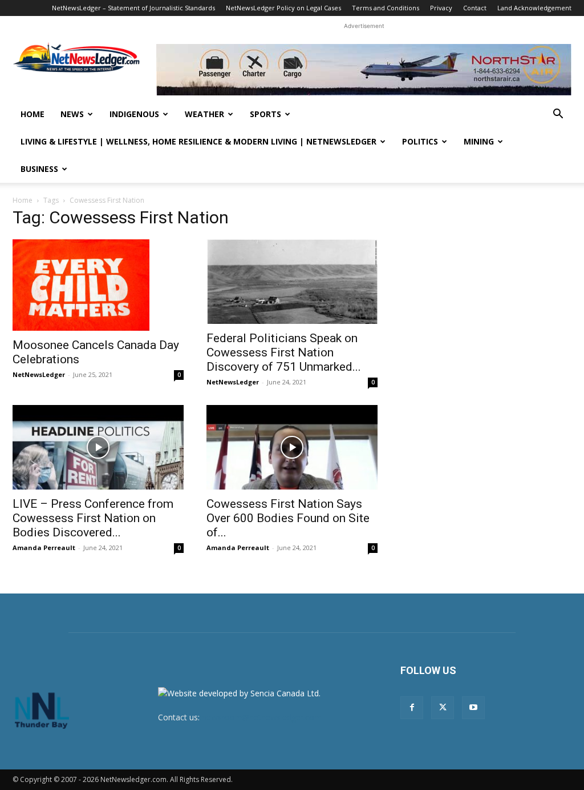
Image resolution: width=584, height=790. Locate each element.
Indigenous (134, 114)
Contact (474, 7)
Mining (479, 141)
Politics (420, 141)
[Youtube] (473, 707)
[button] (557, 115)
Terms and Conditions (385, 7)
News (72, 114)
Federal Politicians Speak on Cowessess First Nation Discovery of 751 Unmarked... (283, 352)
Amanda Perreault (44, 547)
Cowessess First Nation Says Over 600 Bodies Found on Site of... (288, 518)
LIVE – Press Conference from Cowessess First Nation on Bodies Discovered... (93, 518)
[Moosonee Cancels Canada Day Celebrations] (98, 285)
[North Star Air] (363, 69)
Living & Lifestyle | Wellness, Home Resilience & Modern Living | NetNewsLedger (198, 141)
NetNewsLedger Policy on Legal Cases (283, 7)
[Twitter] (442, 707)
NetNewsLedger (39, 374)
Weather (204, 114)
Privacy (441, 7)
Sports (265, 114)
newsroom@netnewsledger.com (262, 717)
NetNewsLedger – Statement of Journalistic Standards (133, 7)
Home (32, 114)
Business (39, 168)
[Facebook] (411, 707)
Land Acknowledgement (534, 7)
